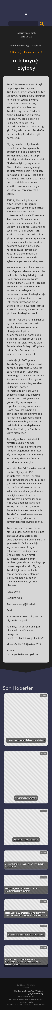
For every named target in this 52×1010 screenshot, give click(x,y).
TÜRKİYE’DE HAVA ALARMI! (26, 798)
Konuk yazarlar (32, 52)
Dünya (15, 52)
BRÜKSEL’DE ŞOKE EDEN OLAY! (26, 840)
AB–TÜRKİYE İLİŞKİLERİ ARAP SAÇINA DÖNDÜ (26, 935)
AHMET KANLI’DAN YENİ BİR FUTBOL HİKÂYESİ (26, 740)
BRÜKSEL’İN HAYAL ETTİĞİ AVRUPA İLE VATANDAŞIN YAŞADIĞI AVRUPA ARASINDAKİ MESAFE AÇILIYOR (23, 962)
